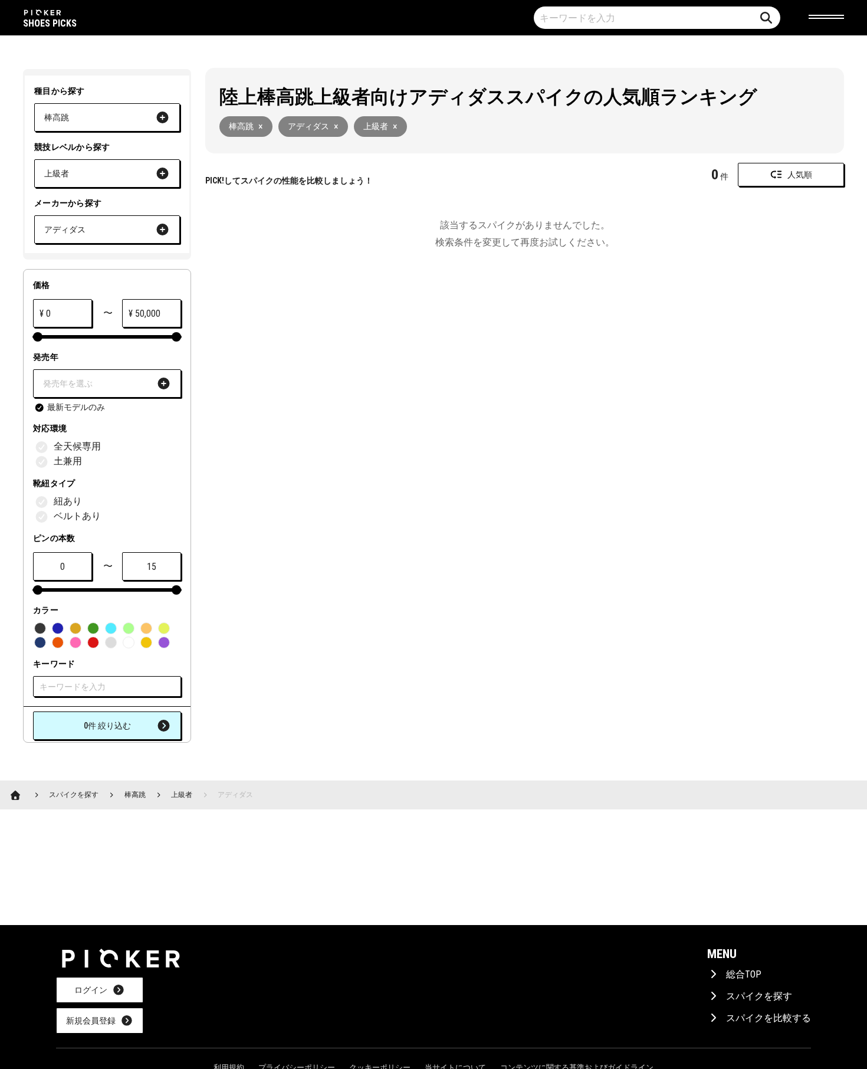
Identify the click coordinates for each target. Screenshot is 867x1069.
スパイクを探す (759, 996)
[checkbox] (69, 407)
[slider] (37, 337)
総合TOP (743, 974)
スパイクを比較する (768, 1018)
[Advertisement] (430, 370)
